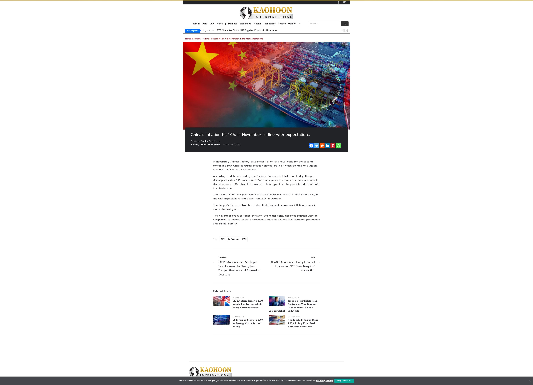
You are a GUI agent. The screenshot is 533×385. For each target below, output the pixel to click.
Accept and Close (344, 380)
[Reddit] (322, 145)
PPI (244, 239)
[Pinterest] (332, 145)
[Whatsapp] (338, 145)
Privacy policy (324, 380)
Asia (195, 144)
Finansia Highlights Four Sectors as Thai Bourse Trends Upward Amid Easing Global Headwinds (293, 306)
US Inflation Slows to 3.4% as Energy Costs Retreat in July (247, 323)
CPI (223, 239)
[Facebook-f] (338, 2)
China (203, 144)
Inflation (233, 239)
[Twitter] (344, 2)
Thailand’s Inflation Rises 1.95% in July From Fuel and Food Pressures (303, 323)
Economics (197, 39)
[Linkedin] (327, 145)
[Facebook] (311, 145)
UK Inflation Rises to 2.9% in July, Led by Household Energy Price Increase (247, 304)
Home (188, 39)
